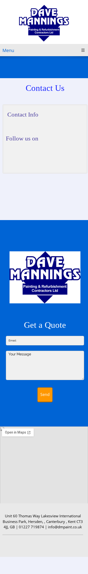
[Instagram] (62, 155)
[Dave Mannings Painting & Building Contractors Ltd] (44, 23)
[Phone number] (9, 129)
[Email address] (17, 129)
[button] (45, 278)
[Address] (24, 129)
